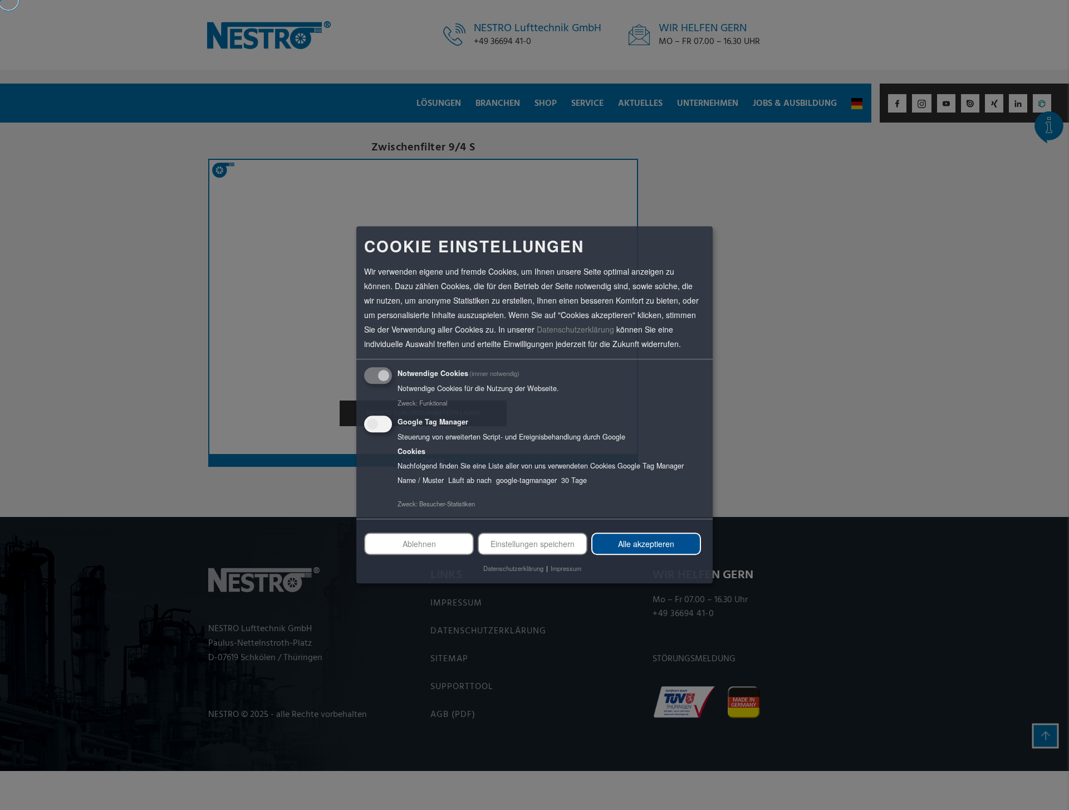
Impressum (566, 568)
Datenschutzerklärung (575, 329)
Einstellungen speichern (533, 543)
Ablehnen (419, 543)
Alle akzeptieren (646, 543)
